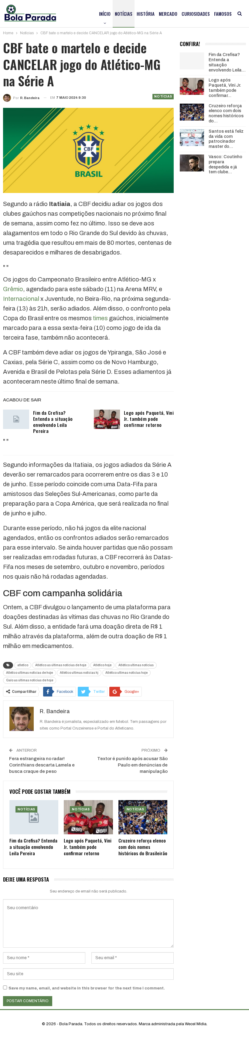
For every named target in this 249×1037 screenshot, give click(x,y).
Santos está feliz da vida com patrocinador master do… (226, 139)
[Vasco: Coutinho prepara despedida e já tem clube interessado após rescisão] (192, 163)
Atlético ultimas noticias (136, 665)
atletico (22, 665)
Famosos (223, 13)
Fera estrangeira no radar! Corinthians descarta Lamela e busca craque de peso (42, 765)
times (100, 318)
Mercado (168, 13)
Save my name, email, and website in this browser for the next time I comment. (87, 988)
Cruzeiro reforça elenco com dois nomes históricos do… (226, 113)
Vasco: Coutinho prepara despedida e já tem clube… (225, 164)
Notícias (123, 13)
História (146, 13)
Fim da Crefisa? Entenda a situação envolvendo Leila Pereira (53, 421)
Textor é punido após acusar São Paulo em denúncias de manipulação (132, 765)
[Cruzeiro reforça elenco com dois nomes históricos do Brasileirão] (142, 817)
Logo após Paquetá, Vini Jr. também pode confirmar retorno (149, 418)
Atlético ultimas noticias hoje (126, 672)
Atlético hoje (102, 665)
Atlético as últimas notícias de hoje (60, 665)
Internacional (21, 298)
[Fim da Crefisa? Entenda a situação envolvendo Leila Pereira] (16, 419)
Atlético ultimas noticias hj (79, 672)
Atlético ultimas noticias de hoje (29, 672)
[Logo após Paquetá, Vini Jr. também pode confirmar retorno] (107, 419)
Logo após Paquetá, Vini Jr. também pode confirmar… (225, 88)
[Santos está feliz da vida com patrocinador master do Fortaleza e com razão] (192, 137)
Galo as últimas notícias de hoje (29, 680)
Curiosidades (196, 13)
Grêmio (13, 289)
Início (105, 13)
